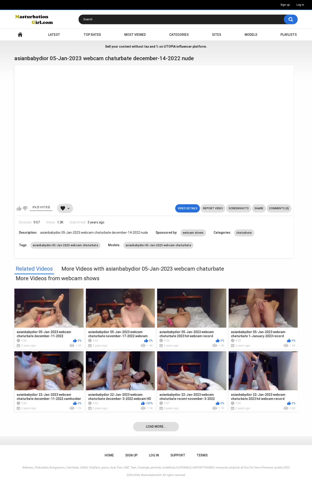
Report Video (213, 208)
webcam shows (193, 232)
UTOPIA (170, 46)
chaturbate (244, 232)
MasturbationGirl (151, 475)
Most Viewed (135, 34)
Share (258, 208)
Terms (202, 455)
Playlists (288, 34)
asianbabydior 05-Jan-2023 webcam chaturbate (65, 245)
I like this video (19, 208)
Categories (179, 34)
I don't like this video (25, 208)
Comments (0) (279, 208)
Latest (54, 34)
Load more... (156, 426)
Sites (216, 34)
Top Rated (92, 34)
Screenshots (239, 208)
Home (20, 35)
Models (251, 34)
